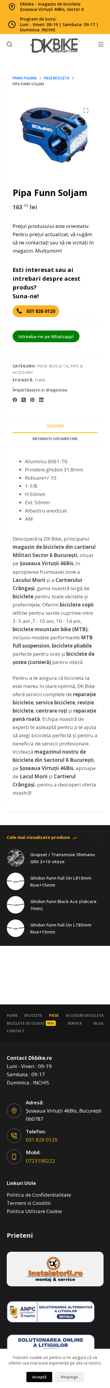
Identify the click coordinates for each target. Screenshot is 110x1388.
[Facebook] (15, 400)
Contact (15, 1031)
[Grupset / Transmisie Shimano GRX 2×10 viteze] (15, 858)
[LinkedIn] (41, 400)
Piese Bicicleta (52, 366)
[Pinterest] (32, 400)
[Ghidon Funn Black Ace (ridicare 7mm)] (15, 905)
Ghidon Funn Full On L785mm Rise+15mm (61, 928)
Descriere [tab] (55, 425)
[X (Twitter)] (23, 400)
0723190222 (40, 1160)
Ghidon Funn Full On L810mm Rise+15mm (61, 881)
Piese (54, 1015)
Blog (99, 1023)
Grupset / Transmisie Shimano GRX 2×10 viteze (62, 858)
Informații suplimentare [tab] (55, 438)
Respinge (69, 1377)
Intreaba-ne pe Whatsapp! (46, 336)
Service (74, 1023)
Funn (40, 380)
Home (12, 1015)
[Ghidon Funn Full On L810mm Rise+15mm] (15, 881)
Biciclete (33, 1015)
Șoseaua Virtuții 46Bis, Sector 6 (52, 9)
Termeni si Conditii (29, 1203)
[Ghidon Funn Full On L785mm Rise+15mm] (15, 928)
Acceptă (39, 1377)
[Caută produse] (9, 44)
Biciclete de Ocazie (30, 1023)
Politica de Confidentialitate (39, 1194)
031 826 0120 (41, 1139)
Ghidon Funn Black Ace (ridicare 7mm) (63, 905)
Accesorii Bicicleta (85, 1015)
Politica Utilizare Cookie (34, 1211)
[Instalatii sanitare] (55, 1269)
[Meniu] (101, 44)
